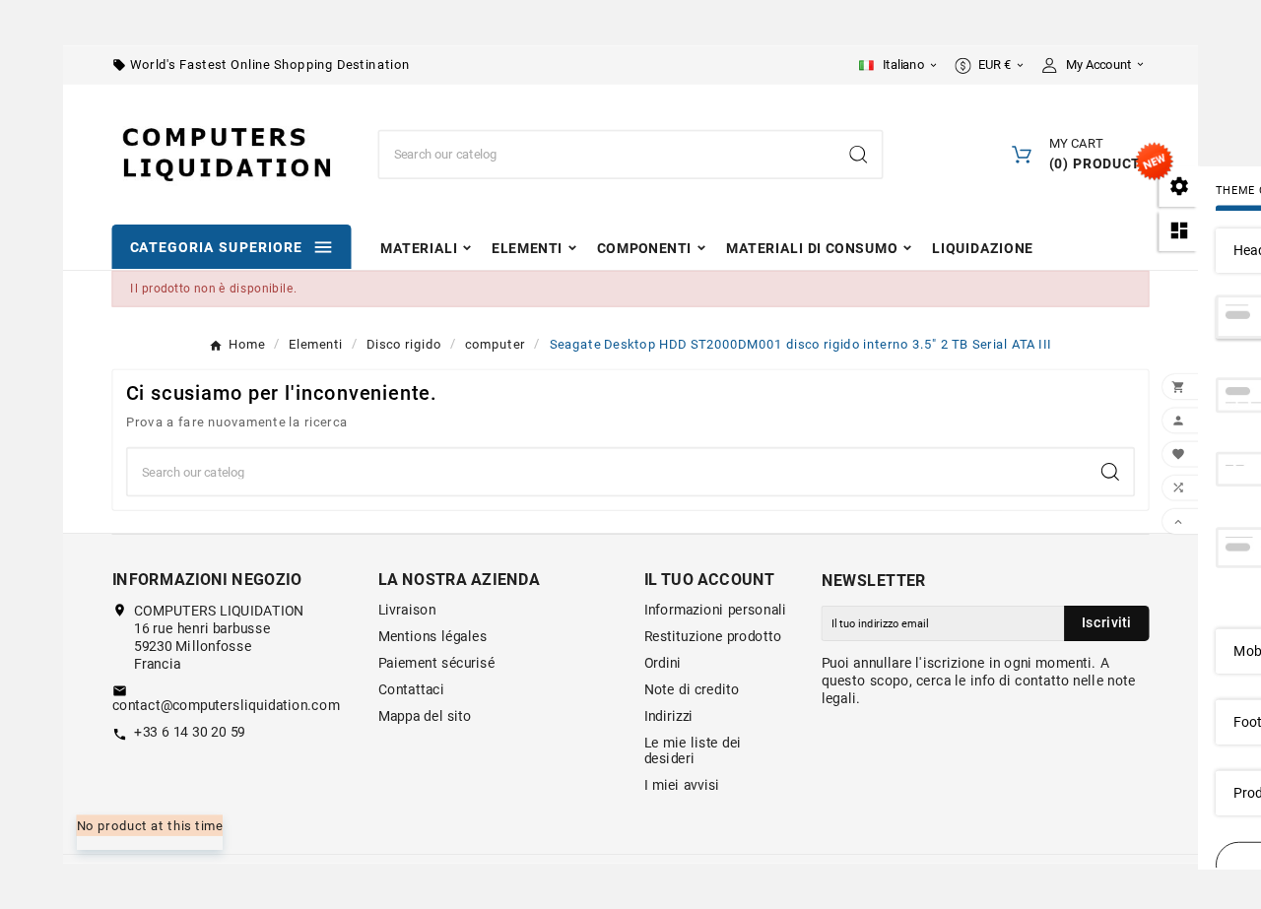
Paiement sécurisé (437, 663)
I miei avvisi (682, 785)
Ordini (663, 663)
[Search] (858, 154)
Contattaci (411, 689)
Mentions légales (433, 636)
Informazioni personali (715, 609)
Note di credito (692, 689)
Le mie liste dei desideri (693, 750)
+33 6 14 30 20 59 (189, 733)
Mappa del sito (425, 716)
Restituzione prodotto (713, 636)
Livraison (407, 609)
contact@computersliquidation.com (226, 706)
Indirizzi (669, 716)
